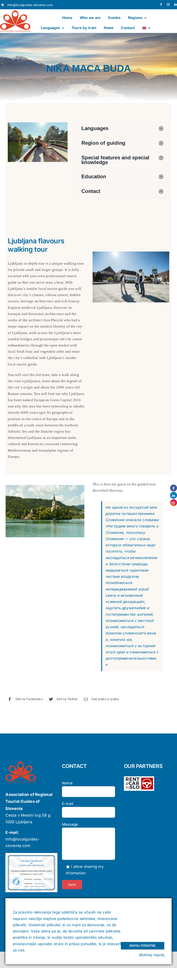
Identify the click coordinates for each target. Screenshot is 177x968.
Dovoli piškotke (143, 945)
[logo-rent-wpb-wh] (139, 778)
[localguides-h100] (15, 12)
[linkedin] (175, 4)
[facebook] (161, 4)
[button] (122, 128)
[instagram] (168, 4)
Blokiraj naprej (151, 955)
